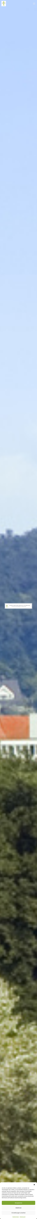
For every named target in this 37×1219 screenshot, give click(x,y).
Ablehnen (18, 1208)
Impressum (22, 1217)
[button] (34, 1184)
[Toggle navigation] (34, 3)
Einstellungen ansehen (19, 1213)
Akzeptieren (18, 1203)
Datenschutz (15, 1217)
